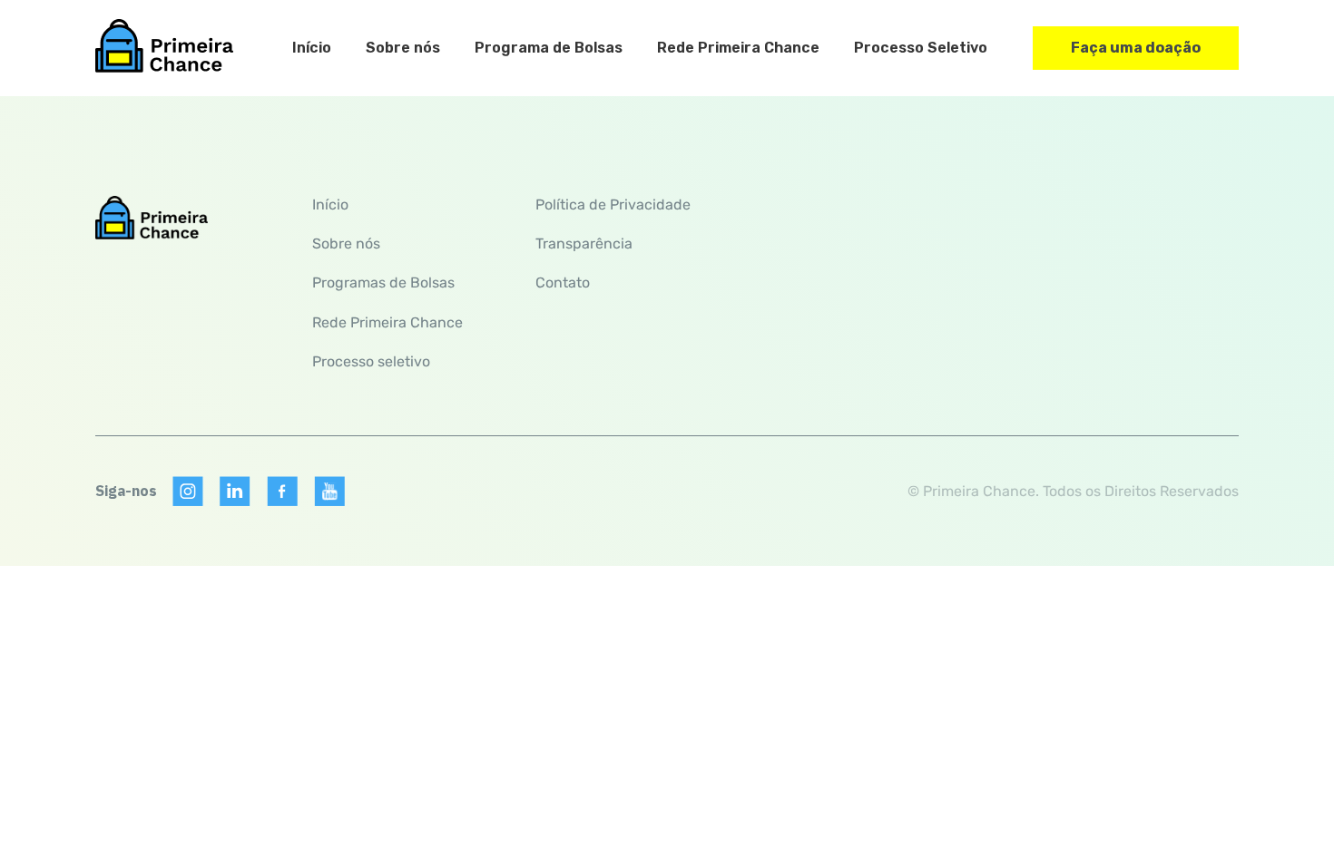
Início (311, 47)
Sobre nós (403, 47)
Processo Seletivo (920, 47)
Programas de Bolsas (383, 282)
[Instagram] (187, 491)
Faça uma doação (1136, 47)
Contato (562, 282)
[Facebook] (282, 491)
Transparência (584, 243)
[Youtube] (329, 491)
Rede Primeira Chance (738, 47)
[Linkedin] (235, 491)
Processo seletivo (371, 361)
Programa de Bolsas (549, 47)
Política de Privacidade (613, 204)
